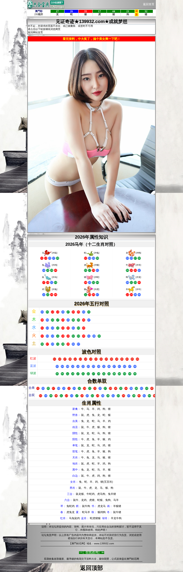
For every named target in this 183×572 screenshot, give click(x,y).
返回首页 (148, 4)
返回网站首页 (35, 32)
